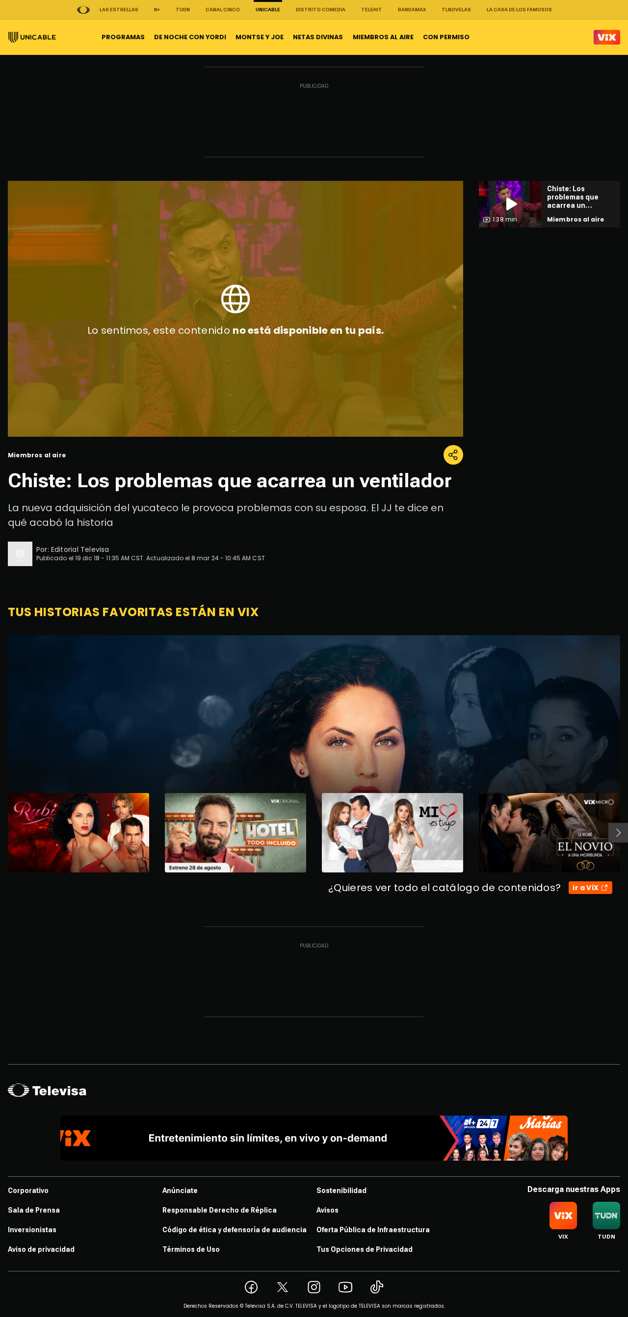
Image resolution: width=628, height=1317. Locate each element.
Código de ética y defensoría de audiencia (234, 1230)
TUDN (183, 9)
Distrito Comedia (320, 9)
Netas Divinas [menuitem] (318, 37)
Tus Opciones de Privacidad (364, 1249)
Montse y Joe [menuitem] (260, 37)
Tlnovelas (456, 9)
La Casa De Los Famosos (519, 9)
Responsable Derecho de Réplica (219, 1210)
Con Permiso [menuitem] (446, 37)
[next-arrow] (618, 833)
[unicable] (32, 37)
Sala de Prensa (34, 1210)
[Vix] (607, 37)
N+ (157, 9)
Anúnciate (180, 1190)
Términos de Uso (191, 1249)
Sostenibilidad (341, 1190)
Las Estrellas (119, 9)
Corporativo (28, 1190)
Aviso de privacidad (41, 1249)
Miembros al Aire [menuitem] (383, 37)
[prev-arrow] (1, 833)
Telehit (371, 9)
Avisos (327, 1210)
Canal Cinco (223, 9)
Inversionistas (32, 1230)
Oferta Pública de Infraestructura (373, 1230)
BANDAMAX (412, 9)
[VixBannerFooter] (314, 1138)
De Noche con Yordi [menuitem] (190, 37)
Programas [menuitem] (123, 37)
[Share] (453, 455)
